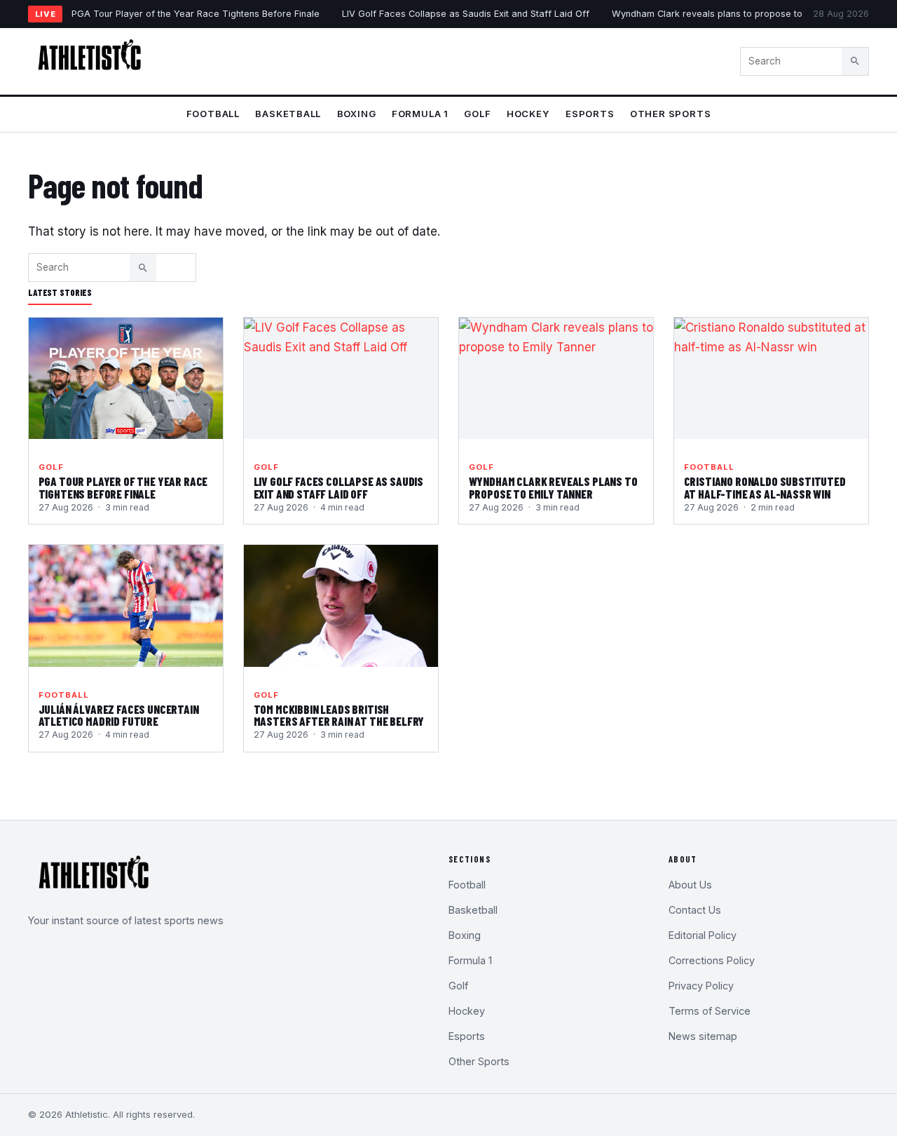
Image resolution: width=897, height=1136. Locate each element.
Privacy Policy (701, 986)
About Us (690, 885)
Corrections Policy (712, 960)
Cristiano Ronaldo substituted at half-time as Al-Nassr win (765, 487)
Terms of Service (710, 1011)
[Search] (855, 61)
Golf (477, 113)
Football (213, 113)
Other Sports (670, 113)
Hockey (528, 113)
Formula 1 (420, 113)
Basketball (288, 113)
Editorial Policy (703, 935)
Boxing (356, 113)
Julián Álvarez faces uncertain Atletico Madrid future (119, 715)
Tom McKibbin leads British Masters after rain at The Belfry (339, 715)
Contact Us (695, 910)
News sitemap (703, 1036)
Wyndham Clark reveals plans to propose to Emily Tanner (736, 13)
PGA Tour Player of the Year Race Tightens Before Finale (195, 13)
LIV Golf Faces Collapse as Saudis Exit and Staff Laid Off (465, 13)
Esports (590, 113)
